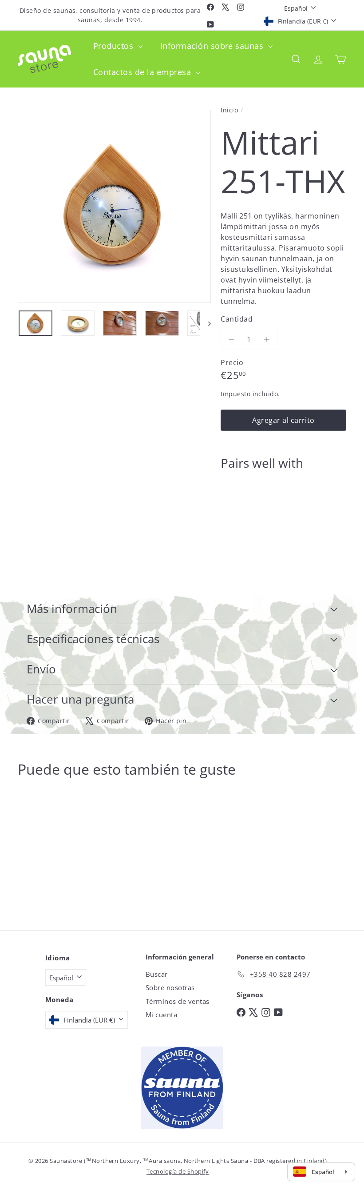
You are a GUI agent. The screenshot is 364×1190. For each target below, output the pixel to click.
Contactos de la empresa (143, 72)
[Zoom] (114, 206)
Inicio (229, 110)
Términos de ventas (178, 1001)
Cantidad (237, 319)
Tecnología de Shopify (177, 1171)
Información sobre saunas (213, 45)
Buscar (157, 974)
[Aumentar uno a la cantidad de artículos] (266, 339)
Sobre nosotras (170, 987)
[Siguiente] (205, 323)
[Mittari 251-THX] (283, 511)
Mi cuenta (161, 1014)
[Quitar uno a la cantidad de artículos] (231, 339)
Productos (114, 45)
